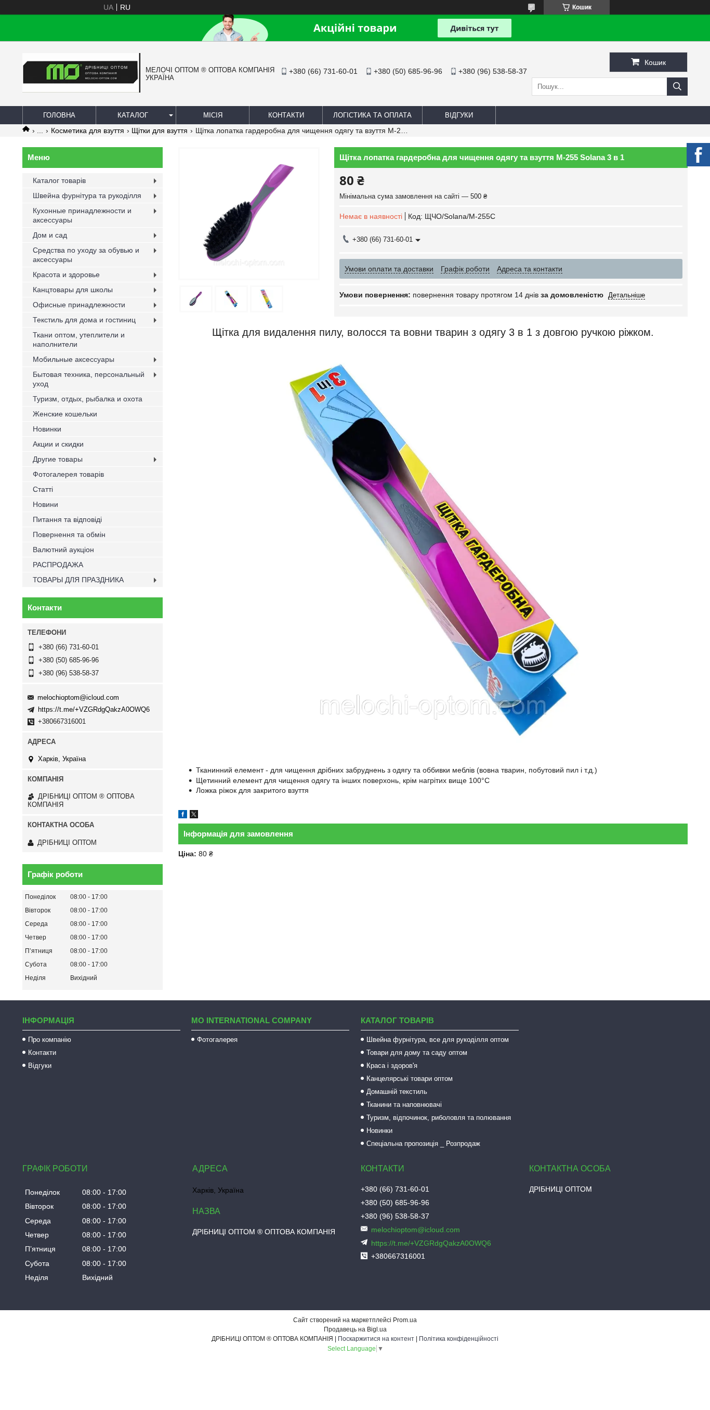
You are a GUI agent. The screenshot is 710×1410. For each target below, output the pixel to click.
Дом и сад (50, 235)
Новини (45, 504)
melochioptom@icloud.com (78, 697)
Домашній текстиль (396, 1091)
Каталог (132, 115)
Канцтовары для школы (73, 289)
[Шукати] (677, 86)
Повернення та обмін (69, 534)
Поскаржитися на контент (376, 1338)
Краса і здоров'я (391, 1065)
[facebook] (182, 816)
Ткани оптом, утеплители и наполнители (79, 339)
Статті (43, 489)
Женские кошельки (65, 414)
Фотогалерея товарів (68, 474)
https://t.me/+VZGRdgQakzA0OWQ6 (94, 709)
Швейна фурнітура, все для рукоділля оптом (437, 1039)
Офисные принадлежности (79, 305)
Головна (59, 115)
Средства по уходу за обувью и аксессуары (86, 255)
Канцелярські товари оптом (409, 1078)
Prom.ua (405, 1320)
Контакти (286, 115)
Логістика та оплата (372, 115)
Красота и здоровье (66, 274)
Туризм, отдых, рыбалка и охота (87, 399)
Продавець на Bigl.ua (355, 1329)
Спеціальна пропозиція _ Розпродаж (423, 1143)
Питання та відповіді (67, 519)
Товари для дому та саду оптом (416, 1052)
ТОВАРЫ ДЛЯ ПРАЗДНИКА (78, 580)
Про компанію (49, 1039)
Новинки (47, 429)
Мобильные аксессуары (73, 359)
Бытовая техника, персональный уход (88, 379)
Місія (212, 115)
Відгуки (459, 115)
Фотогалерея (217, 1039)
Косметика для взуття (87, 130)
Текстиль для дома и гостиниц (84, 320)
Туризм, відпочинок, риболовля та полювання (438, 1117)
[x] (194, 816)
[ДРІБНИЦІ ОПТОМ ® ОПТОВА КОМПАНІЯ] (81, 90)
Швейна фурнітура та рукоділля (87, 195)
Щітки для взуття (160, 130)
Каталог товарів (59, 180)
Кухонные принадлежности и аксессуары (82, 215)
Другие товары (58, 459)
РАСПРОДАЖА (58, 564)
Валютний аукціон (63, 549)
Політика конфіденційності (458, 1338)
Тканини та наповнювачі (404, 1104)
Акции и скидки (58, 444)
